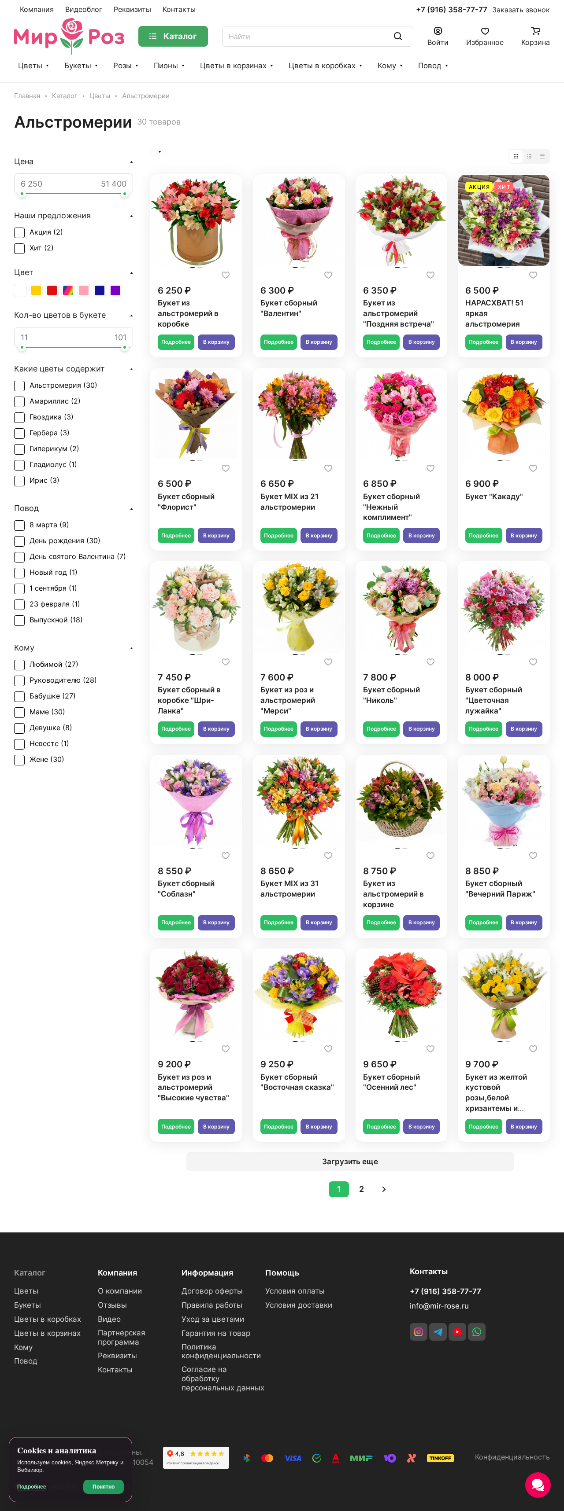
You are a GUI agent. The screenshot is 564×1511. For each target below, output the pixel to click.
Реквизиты (117, 1355)
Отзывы (112, 1305)
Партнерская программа (121, 1337)
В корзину (216, 341)
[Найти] (397, 36)
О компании (120, 1291)
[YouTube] (457, 1332)
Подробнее (176, 341)
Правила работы (212, 1305)
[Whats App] (477, 1332)
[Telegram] (438, 1332)
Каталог (29, 1272)
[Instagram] (418, 1332)
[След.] (384, 1189)
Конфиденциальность (512, 1457)
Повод (430, 65)
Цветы (30, 65)
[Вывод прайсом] (542, 156)
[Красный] (52, 290)
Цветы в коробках (322, 65)
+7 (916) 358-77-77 (451, 10)
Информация (207, 1272)
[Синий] (99, 290)
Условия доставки (298, 1305)
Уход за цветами (213, 1319)
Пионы (166, 65)
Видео (109, 1319)
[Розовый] (84, 290)
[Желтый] (36, 290)
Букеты (77, 65)
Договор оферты (212, 1291)
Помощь (282, 1272)
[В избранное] (225, 275)
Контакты (115, 1369)
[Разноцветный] (68, 290)
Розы (122, 65)
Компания (117, 1272)
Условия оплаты (295, 1291)
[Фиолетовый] (115, 290)
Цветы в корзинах (233, 65)
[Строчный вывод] (529, 156)
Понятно (104, 1487)
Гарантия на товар (216, 1333)
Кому (387, 65)
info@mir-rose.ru (439, 1305)
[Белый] (20, 290)
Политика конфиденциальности (221, 1351)
